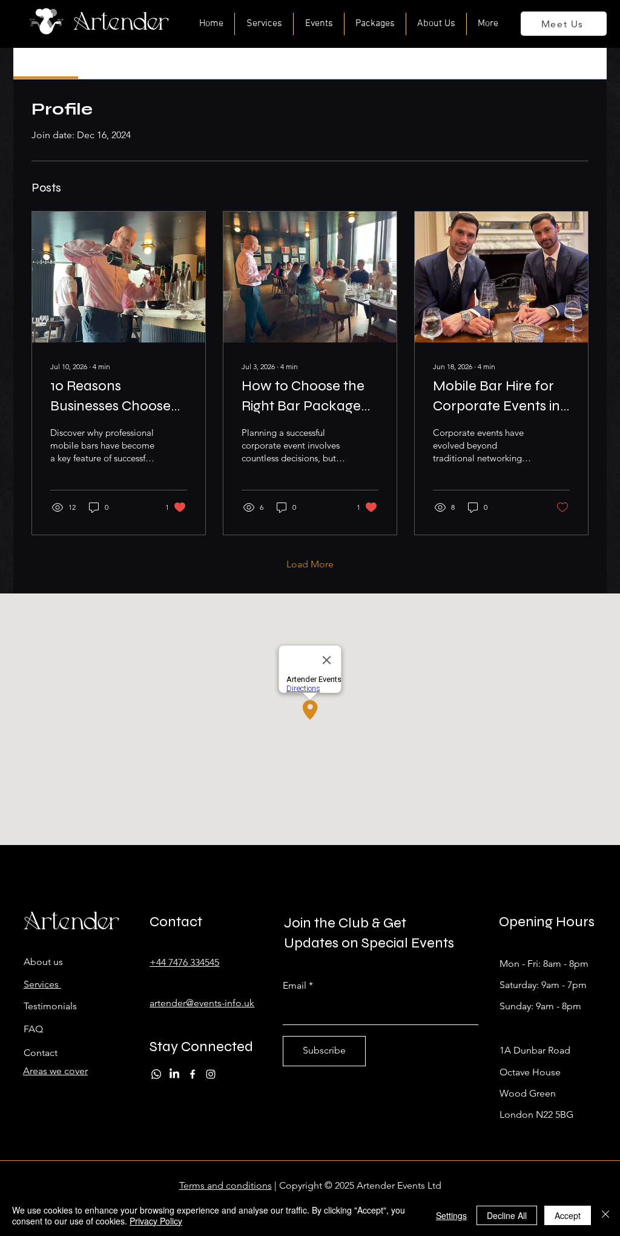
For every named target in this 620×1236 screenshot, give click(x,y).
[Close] (605, 1215)
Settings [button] (451, 1215)
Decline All (507, 1215)
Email (294, 985)
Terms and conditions (225, 1185)
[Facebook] (192, 1074)
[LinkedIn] (174, 1074)
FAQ (33, 1029)
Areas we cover (55, 1071)
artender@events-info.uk (202, 1003)
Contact (41, 1052)
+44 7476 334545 (184, 962)
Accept (568, 1215)
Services (42, 984)
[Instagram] (211, 1074)
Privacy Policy (156, 1221)
